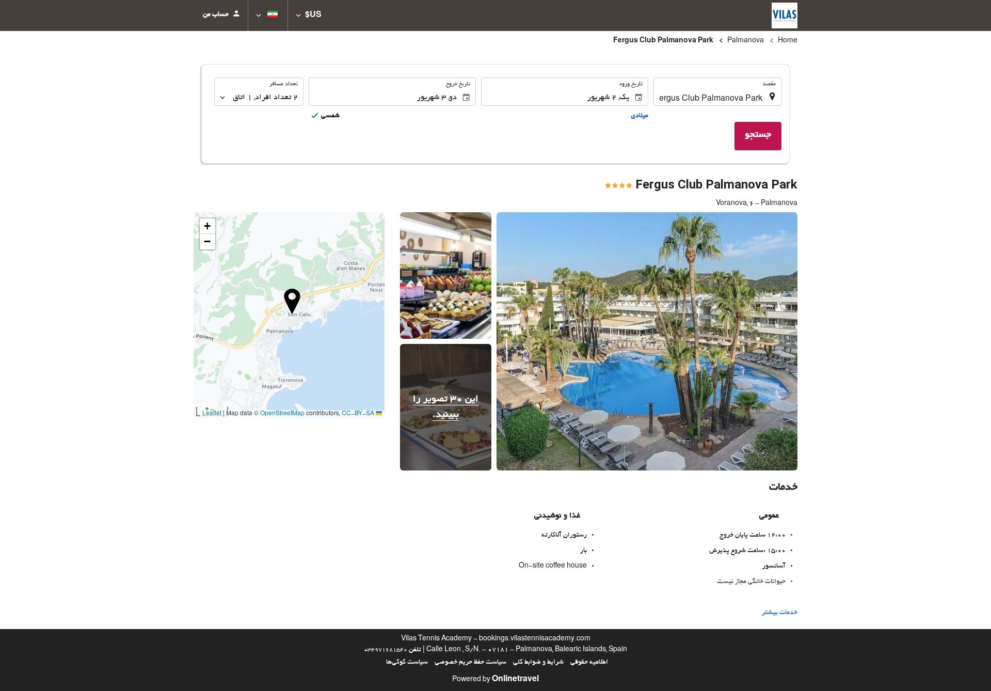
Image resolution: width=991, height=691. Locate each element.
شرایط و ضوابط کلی (538, 662)
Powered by (495, 680)
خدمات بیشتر (779, 613)
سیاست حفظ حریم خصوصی (470, 662)
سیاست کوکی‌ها (407, 662)
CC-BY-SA (358, 414)
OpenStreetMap (282, 414)
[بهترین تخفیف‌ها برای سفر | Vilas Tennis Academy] (784, 15)
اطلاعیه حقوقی (589, 662)
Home (787, 41)
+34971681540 (385, 650)
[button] (308, 15)
